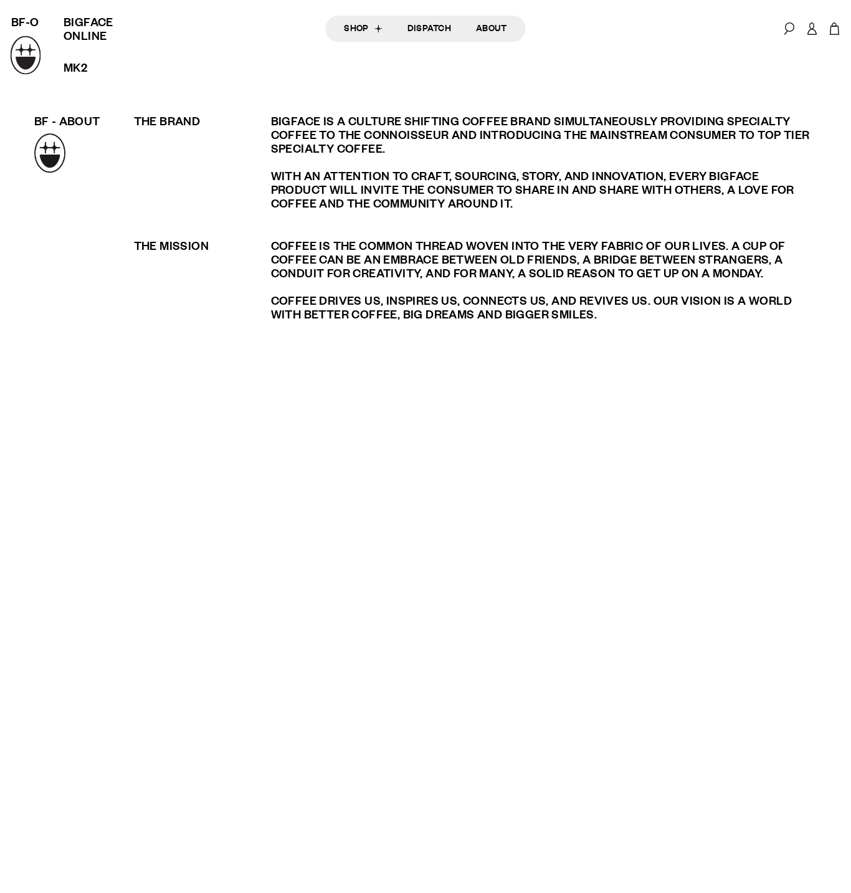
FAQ (525, 626)
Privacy (621, 857)
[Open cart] (834, 28)
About (491, 28)
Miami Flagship (790, 857)
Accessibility (781, 626)
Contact (541, 612)
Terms (480, 857)
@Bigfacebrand (787, 612)
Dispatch (429, 28)
